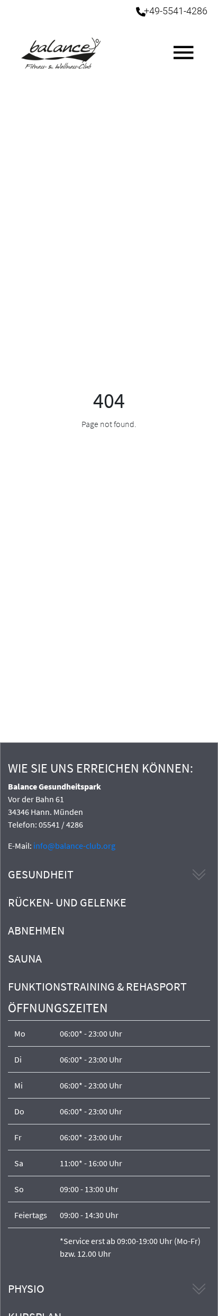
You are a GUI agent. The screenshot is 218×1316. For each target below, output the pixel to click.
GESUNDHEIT (41, 874)
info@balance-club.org (74, 845)
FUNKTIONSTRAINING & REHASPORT (97, 986)
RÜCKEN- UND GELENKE (67, 902)
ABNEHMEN (36, 930)
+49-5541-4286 (175, 11)
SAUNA (25, 958)
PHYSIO (26, 1288)
